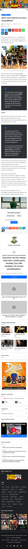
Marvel (8, 14)
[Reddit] (16, 30)
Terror (9, 504)
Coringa (12, 489)
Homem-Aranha (5, 496)
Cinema (3, 14)
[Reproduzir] (3, 436)
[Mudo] (22, 436)
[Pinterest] (13, 30)
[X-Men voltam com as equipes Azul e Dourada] (21, 329)
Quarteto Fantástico (10, 501)
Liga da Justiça (5, 499)
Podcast (7, 540)
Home (3, 540)
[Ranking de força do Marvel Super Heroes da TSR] (14, 516)
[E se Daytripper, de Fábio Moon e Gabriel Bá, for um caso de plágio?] (23, 522)
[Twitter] (6, 30)
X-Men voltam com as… (20, 335)
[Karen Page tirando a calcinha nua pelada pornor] (14, 527)
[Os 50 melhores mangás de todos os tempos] (14, 522)
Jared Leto (21, 496)
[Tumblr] (9, 30)
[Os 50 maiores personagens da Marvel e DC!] (5, 516)
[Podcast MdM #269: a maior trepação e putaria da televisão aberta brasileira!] (23, 516)
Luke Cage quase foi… (20, 348)
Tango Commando (7, 24)
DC (16, 489)
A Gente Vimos (10, 542)
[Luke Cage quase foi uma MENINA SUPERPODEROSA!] (21, 343)
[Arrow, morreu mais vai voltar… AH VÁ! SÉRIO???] (23, 527)
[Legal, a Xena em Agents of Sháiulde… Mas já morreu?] (7, 329)
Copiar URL (14, 222)
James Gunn (11, 215)
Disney (15, 491)
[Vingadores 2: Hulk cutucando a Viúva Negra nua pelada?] (5, 522)
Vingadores (14, 504)
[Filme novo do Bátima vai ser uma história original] (7, 343)
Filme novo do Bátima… (7, 348)
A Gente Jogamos (14, 540)
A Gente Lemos (22, 540)
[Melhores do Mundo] (14, 4)
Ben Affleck (23, 486)
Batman (7, 486)
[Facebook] (2, 30)
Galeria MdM (18, 542)
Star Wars (18, 501)
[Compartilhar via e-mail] (6, 33)
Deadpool (21, 489)
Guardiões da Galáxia (14, 212)
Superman (4, 504)
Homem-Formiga (13, 496)
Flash (3, 494)
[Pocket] (20, 30)
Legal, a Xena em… (6, 334)
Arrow (3, 486)
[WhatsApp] (23, 30)
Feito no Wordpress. (16, 537)
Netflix (3, 501)
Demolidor (4, 491)
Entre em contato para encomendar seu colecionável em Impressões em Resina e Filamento (14, 360)
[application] (14, 430)
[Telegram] (2, 33)
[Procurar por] (27, 10)
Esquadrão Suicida (22, 491)
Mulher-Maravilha (18, 499)
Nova (19, 215)
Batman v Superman (15, 486)
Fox (6, 494)
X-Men (3, 506)
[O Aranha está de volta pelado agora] (5, 527)
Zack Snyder (9, 506)
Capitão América (5, 489)
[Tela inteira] (25, 436)
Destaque (10, 491)
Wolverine (21, 504)
